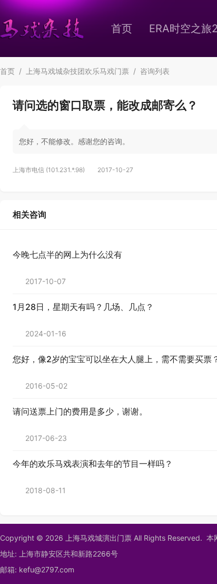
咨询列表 (155, 71)
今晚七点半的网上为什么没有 (67, 254)
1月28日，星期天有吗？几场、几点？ (83, 307)
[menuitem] (122, 28)
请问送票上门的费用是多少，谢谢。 (80, 411)
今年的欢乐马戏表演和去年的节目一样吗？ (93, 463)
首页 (121, 28)
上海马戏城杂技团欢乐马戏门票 (77, 71)
